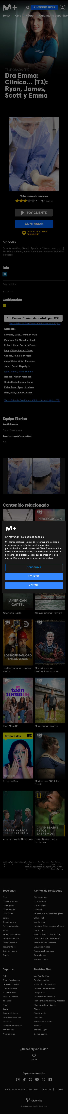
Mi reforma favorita (46, 726)
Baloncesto (8, 1001)
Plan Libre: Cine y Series (44, 1005)
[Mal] (21, 200)
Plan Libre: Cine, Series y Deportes (49, 1001)
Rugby (5, 1009)
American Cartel (12, 613)
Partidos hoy (8, 1030)
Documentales (9, 947)
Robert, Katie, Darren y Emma (20, 345)
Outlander (38, 909)
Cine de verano (9, 922)
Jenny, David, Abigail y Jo (17, 366)
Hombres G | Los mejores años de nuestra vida (49, 928)
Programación (9, 1034)
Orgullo (6, 955)
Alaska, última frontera (49, 613)
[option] (20, 476)
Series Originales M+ (12, 934)
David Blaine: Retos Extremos (46, 841)
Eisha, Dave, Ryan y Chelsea (19, 387)
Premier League (10, 988)
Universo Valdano (10, 996)
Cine (18, 15)
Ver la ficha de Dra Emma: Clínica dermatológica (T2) (32, 400)
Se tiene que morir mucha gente (48, 914)
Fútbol (30, 15)
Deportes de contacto (12, 1017)
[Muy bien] (33, 200)
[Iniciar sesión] (62, 7)
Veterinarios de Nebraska (18, 839)
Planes (37, 1009)
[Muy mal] (17, 200)
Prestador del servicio (15, 1089)
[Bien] (29, 200)
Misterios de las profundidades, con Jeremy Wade (46, 670)
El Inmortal (39, 918)
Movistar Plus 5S (41, 959)
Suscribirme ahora (44, 7)
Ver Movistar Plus (41, 976)
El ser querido (40, 897)
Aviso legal (33, 1089)
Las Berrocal (39, 922)
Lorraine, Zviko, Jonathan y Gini (20, 334)
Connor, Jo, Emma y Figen (18, 355)
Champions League (11, 980)
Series (7, 15)
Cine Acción (8, 914)
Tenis (5, 1005)
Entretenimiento (10, 951)
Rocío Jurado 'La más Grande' (47, 934)
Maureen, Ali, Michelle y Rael (19, 340)
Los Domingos (40, 905)
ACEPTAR (34, 585)
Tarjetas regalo (40, 1030)
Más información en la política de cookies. (33, 558)
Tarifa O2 (38, 1025)
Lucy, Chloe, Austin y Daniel (18, 350)
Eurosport (7, 1021)
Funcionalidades (41, 980)
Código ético (39, 992)
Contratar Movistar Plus (44, 996)
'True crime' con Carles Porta (47, 938)
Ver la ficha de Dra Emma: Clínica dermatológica (34, 323)
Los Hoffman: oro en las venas (17, 670)
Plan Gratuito (40, 1013)
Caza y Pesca (40, 955)
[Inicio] (10, 7)
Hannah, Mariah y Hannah (18, 376)
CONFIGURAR (34, 567)
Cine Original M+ (10, 901)
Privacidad (46, 1089)
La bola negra (40, 901)
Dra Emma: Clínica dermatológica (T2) (32, 318)
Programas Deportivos (44, 951)
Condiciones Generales (44, 988)
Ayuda (34, 1060)
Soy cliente (37, 213)
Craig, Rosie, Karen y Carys (18, 382)
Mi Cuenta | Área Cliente (45, 984)
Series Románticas (11, 938)
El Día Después (9, 992)
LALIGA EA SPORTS (11, 984)
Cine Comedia (9, 909)
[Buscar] (27, 7)
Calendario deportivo (53, 15)
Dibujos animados (42, 947)
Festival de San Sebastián (45, 943)
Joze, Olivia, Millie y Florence (19, 361)
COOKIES (59, 1089)
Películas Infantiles (11, 926)
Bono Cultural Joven (43, 1021)
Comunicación (40, 1034)
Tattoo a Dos (10, 781)
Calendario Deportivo (12, 1025)
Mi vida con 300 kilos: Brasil (47, 783)
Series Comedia (10, 943)
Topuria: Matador (10, 1013)
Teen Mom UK (10, 726)
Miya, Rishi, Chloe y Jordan (18, 392)
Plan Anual (39, 1017)
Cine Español (8, 905)
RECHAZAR (34, 576)
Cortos (6, 918)
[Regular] (25, 200)
